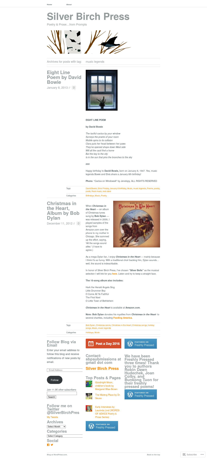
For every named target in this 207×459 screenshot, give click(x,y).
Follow (55, 380)
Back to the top (153, 454)
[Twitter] (52, 444)
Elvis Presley (103, 188)
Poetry (104, 195)
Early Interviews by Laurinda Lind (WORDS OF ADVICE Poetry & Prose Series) (107, 412)
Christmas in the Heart (121, 325)
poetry (156, 188)
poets (88, 191)
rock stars (107, 191)
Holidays (89, 332)
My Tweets (52, 417)
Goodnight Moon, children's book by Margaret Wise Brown (106, 386)
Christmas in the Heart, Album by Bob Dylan (63, 210)
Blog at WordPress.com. (57, 454)
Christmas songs (139, 325)
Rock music (97, 191)
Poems (150, 188)
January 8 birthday (118, 188)
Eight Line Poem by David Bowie (64, 77)
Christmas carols (103, 325)
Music (129, 188)
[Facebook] (48, 444)
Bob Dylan (90, 325)
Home (49, 4)
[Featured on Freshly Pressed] (102, 433)
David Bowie (91, 188)
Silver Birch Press (88, 16)
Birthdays (90, 195)
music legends (139, 188)
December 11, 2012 (59, 223)
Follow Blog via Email (61, 343)
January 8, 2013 (57, 87)
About (69, 4)
